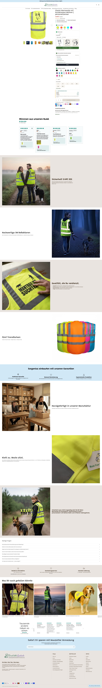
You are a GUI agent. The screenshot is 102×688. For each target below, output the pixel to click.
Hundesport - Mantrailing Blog (58, 661)
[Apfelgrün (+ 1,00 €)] (75, 70)
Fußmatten (71, 661)
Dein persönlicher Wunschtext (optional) (62, 55)
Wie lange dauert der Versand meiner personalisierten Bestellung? (14, 556)
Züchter (87, 666)
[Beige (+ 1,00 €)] (63, 70)
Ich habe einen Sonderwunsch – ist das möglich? (11, 561)
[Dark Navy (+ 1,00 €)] (68, 70)
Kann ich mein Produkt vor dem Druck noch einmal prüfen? (13, 551)
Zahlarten (87, 664)
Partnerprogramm (56, 666)
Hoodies (70, 671)
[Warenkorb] (99, 5)
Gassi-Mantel (71, 663)
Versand (87, 663)
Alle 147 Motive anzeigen (67, 47)
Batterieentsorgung (89, 668)
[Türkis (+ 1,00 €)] (61, 73)
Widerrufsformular (89, 671)
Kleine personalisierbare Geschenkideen (76, 664)
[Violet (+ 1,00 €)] (64, 73)
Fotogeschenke (71, 673)
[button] (67, 79)
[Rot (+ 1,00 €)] (68, 73)
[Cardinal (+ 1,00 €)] (77, 70)
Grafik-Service (55, 664)
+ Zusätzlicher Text (60, 62)
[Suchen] (96, 5)
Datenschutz (88, 659)
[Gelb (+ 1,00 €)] (73, 73)
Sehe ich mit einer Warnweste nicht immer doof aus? (12, 546)
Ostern (70, 658)
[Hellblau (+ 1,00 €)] (59, 73)
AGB (86, 658)
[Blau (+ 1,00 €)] (70, 70)
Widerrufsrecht (88, 661)
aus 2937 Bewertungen (24, 633)
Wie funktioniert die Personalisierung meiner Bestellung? (12, 544)
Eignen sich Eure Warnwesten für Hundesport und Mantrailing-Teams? (15, 549)
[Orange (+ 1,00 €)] (71, 73)
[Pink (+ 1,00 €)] (66, 73)
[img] (24, 632)
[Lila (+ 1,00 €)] (57, 73)
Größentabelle (58, 88)
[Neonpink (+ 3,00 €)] (57, 76)
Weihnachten (71, 659)
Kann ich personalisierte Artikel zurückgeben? (10, 558)
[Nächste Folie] (99, 600)
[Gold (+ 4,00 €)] (62, 76)
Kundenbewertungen (56, 663)
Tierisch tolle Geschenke (8, 686)
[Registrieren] (74, 647)
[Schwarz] (57, 70)
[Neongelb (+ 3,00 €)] (76, 73)
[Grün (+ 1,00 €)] (73, 70)
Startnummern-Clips (72, 678)
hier (51, 573)
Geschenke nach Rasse (57, 659)
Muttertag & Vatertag (72, 656)
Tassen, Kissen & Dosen (73, 668)
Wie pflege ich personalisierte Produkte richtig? (11, 554)
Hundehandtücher (72, 676)
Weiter (67, 64)
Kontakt (87, 656)
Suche (54, 658)
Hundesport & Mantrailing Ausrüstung (75, 666)
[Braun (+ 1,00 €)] (66, 70)
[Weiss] (59, 70)
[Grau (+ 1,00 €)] (61, 70)
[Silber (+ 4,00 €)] (59, 76)
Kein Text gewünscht (60, 60)
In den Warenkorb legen (71, 100)
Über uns (54, 656)
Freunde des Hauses (56, 668)
